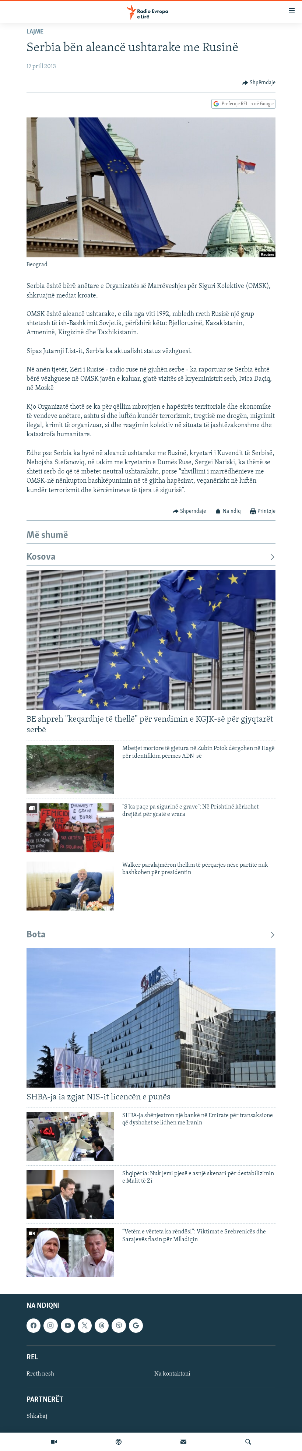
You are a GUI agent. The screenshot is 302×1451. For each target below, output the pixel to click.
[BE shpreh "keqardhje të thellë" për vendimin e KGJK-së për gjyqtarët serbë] (151, 640)
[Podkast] (119, 1442)
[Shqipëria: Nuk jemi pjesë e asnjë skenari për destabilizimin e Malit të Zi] (70, 1194)
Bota (36, 935)
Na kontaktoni (172, 1374)
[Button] (259, 83)
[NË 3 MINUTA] (183, 1442)
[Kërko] (248, 1442)
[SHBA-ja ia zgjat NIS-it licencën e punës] (151, 1018)
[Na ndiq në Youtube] (68, 1326)
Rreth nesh (40, 1374)
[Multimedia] (54, 1442)
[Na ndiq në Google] (136, 1326)
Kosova (41, 557)
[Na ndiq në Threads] (102, 1326)
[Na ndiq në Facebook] (34, 1326)
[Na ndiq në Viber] (119, 1326)
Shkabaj (37, 1417)
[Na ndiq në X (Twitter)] (85, 1326)
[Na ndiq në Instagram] (50, 1326)
